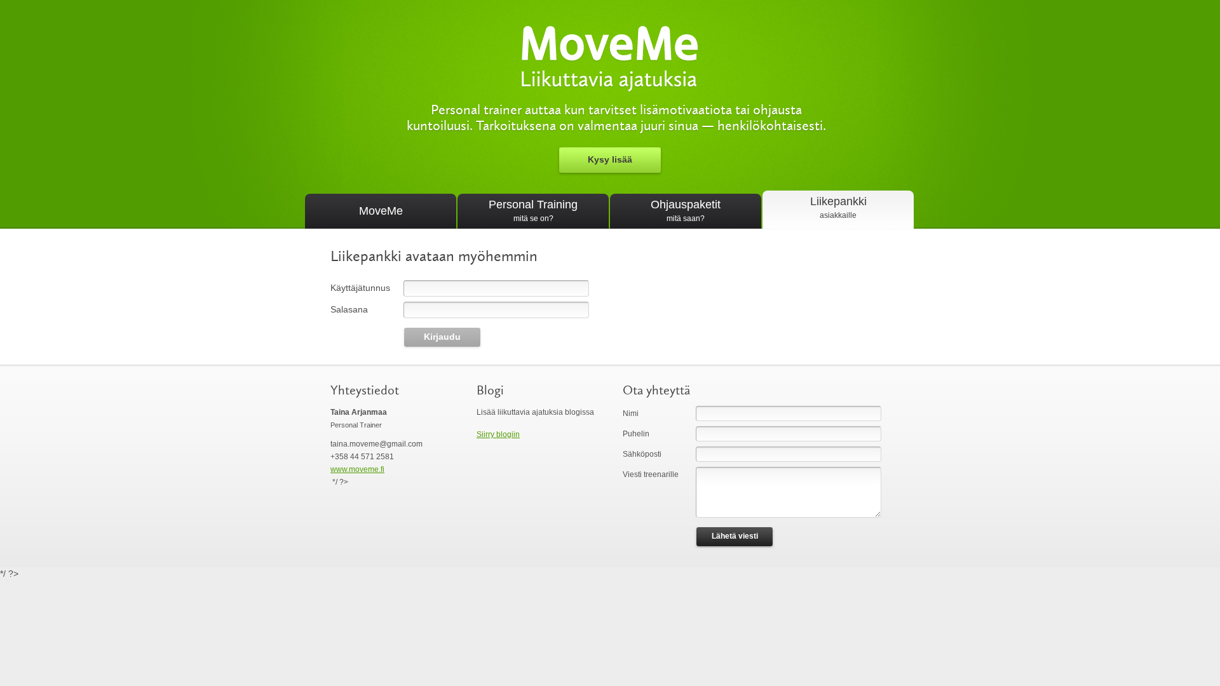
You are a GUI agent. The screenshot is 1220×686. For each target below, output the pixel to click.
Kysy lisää (610, 159)
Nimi (631, 413)
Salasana (349, 309)
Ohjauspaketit (686, 210)
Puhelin (636, 433)
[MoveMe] (610, 86)
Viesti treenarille (651, 474)
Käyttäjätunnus (360, 288)
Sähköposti (642, 454)
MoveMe (381, 211)
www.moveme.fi (357, 469)
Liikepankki (838, 207)
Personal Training (533, 210)
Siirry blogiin (498, 434)
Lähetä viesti (735, 536)
